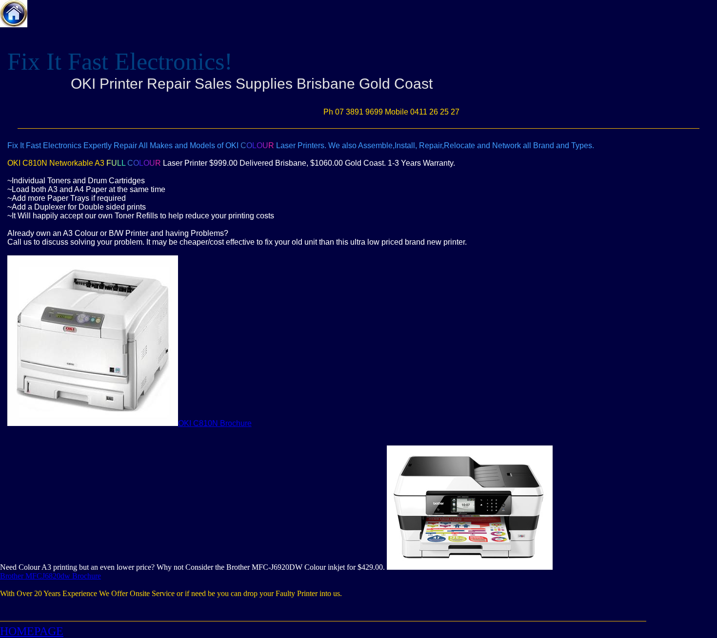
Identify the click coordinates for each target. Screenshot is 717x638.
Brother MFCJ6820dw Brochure (50, 576)
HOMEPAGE (31, 631)
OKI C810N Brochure (215, 423)
